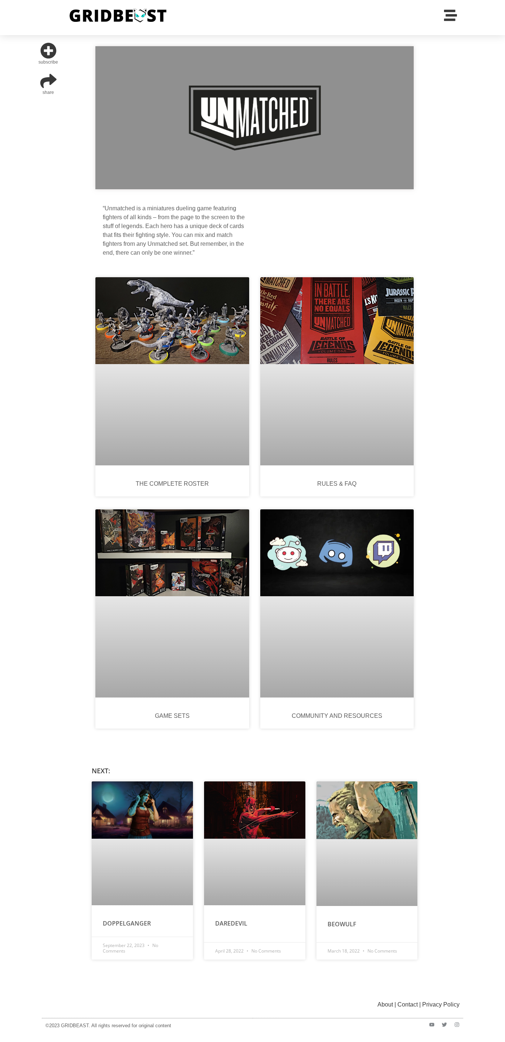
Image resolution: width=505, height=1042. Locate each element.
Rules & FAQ (336, 484)
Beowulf (342, 924)
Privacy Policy (441, 1004)
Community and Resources (337, 716)
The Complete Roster (172, 484)
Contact (407, 1004)
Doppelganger (127, 923)
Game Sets (172, 716)
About (385, 1004)
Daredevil (231, 923)
